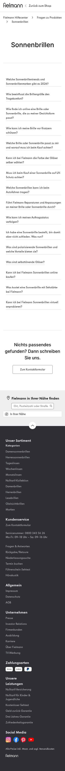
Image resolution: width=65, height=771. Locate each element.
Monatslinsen (14, 474)
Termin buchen (14, 563)
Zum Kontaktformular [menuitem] (32, 369)
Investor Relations (16, 623)
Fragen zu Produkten (49, 17)
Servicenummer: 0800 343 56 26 (25, 533)
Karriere (10, 641)
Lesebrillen (12, 498)
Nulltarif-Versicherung (18, 689)
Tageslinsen (13, 463)
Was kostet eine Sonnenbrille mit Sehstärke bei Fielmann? (31, 289)
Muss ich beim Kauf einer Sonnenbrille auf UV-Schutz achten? (33, 175)
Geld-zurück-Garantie (19, 710)
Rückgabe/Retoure (17, 552)
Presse (9, 618)
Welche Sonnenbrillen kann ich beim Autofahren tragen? (27, 190)
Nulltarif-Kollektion (17, 480)
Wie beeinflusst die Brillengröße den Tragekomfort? (27, 96)
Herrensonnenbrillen (18, 457)
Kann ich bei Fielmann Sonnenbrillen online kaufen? (32, 275)
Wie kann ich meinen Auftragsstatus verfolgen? (27, 219)
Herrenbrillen (13, 492)
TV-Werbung (13, 652)
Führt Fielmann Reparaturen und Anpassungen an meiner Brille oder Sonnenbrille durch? (33, 205)
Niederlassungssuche (18, 558)
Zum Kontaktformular (18, 525)
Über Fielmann (14, 647)
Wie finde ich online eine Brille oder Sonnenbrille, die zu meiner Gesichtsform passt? (30, 113)
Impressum (12, 591)
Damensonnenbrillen (18, 451)
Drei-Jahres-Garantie (18, 716)
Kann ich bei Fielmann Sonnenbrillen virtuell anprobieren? (32, 304)
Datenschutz (13, 596)
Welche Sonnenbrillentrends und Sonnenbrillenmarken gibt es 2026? (27, 81)
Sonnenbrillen (20, 21)
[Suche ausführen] (32, 406)
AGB (8, 602)
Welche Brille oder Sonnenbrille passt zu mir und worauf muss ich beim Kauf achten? (32, 145)
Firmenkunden (14, 629)
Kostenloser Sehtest (17, 705)
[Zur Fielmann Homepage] (13, 5)
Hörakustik (12, 575)
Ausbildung (12, 635)
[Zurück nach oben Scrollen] (32, 425)
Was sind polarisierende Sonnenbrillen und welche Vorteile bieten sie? (31, 249)
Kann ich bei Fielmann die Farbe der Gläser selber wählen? (32, 160)
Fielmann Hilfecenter (15, 17)
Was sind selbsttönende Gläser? (25, 262)
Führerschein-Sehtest (18, 569)
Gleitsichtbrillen (15, 503)
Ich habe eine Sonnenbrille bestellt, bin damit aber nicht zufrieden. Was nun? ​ (33, 234)
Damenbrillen (13, 486)
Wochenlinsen (14, 469)
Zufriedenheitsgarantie (19, 722)
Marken (10, 509)
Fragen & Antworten (18, 546)
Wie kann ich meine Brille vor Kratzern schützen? (29, 130)
